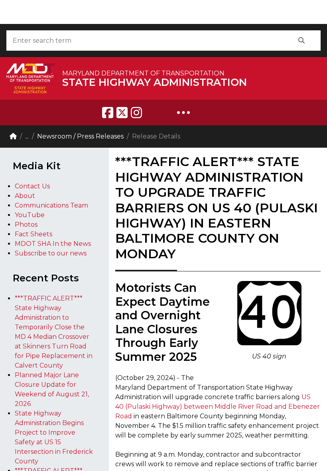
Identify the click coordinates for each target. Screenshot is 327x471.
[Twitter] (122, 112)
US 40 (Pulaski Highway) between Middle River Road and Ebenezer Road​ (217, 406)
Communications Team (51, 205)
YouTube (30, 215)
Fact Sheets (33, 234)
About (25, 196)
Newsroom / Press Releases (80, 136)
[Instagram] (136, 112)
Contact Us (32, 186)
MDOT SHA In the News (53, 243)
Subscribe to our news (51, 253)
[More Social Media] (183, 112)
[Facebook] (107, 112)
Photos (26, 224)
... (27, 136)
